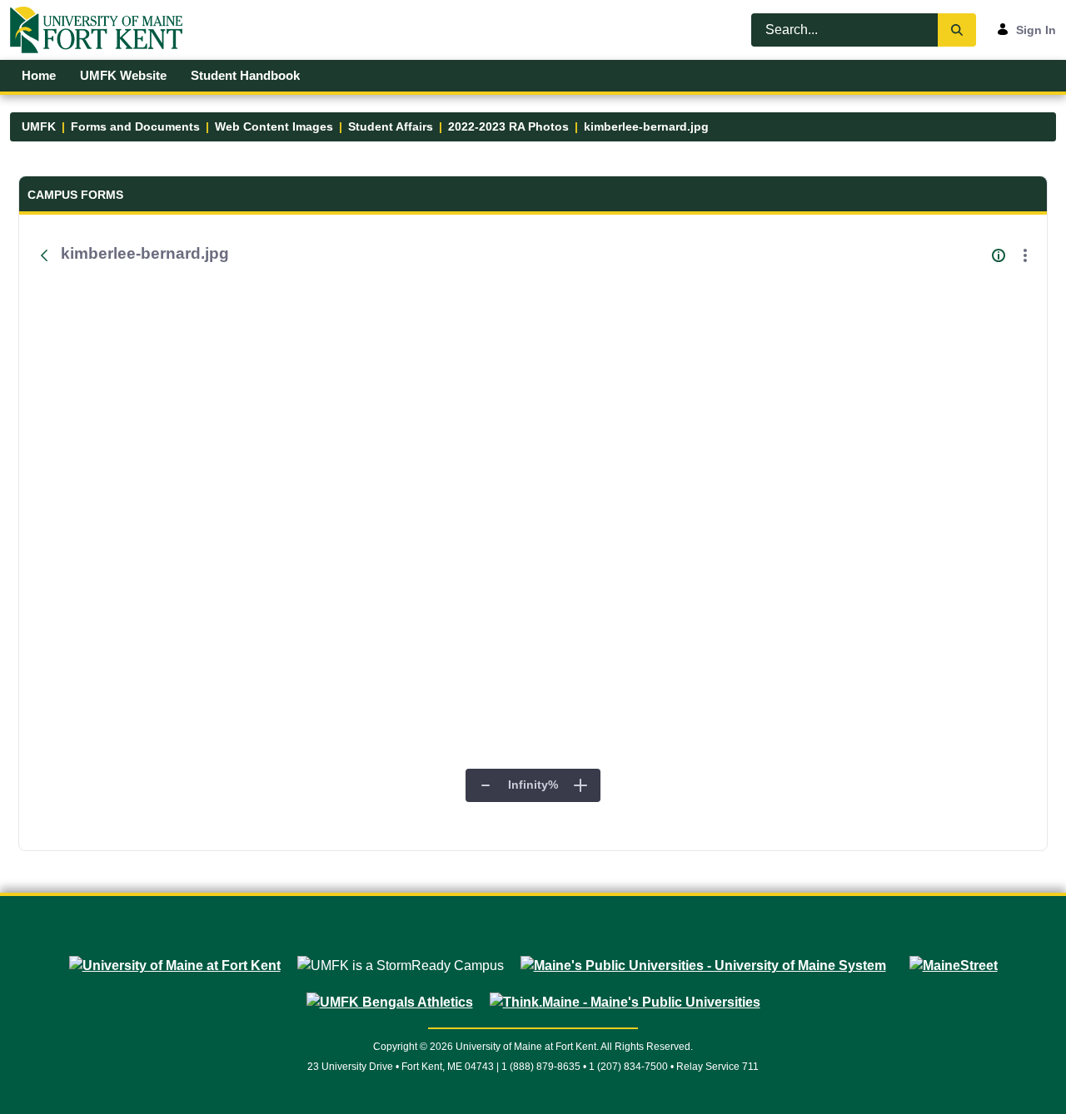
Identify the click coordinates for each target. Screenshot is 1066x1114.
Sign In (1036, 30)
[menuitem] (39, 76)
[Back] (44, 255)
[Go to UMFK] (103, 30)
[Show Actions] (1025, 255)
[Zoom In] (580, 785)
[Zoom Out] (485, 785)
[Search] (956, 29)
